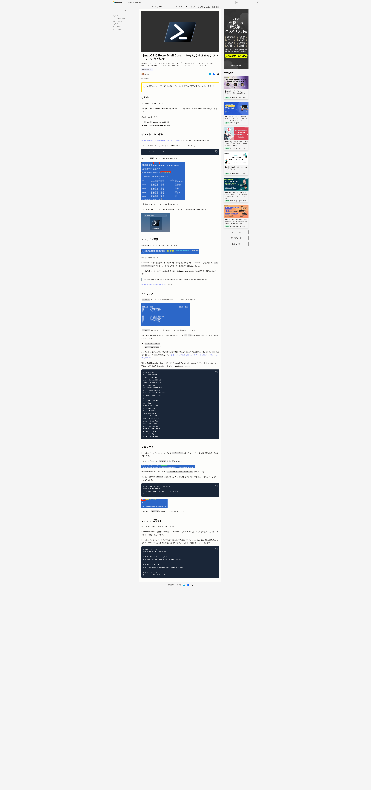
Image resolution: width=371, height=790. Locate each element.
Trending (155, 7)
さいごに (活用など (118, 29)
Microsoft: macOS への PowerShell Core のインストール (160, 140)
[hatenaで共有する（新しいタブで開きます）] (210, 74)
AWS (160, 7)
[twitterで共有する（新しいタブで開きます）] (218, 74)
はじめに (115, 16)
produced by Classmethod (134, 2)
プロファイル (116, 27)
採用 (217, 7)
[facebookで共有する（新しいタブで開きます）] (214, 74)
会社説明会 (201, 7)
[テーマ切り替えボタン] (258, 2)
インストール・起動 (118, 18)
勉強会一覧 (236, 244)
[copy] (216, 151)
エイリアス (115, 24)
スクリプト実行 (117, 21)
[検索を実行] (237, 2)
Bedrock (171, 7)
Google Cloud (180, 7)
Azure (188, 7)
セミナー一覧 (236, 232)
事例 (213, 7)
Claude (166, 7)
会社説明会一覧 (236, 238)
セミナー (194, 7)
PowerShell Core (147, 69)
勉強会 (208, 7)
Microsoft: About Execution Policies (153, 284)
